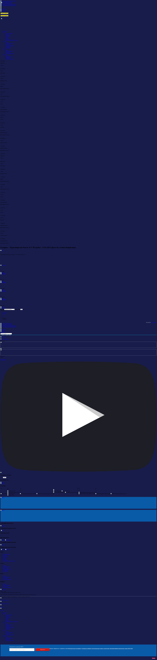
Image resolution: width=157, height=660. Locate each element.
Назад (4, 313)
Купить (153, 658)
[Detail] (2, 272)
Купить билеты (4, 13)
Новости (5, 31)
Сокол (4, 41)
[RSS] (1, 250)
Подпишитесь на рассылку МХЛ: (16, 646)
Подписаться (42, 649)
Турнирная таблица (9, 45)
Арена (6, 37)
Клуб (4, 32)
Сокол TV (3, 359)
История (7, 34)
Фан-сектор (7, 47)
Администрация (8, 33)
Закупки (7, 36)
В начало (5, 312)
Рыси (4, 49)
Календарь (7, 44)
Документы (7, 35)
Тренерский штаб (9, 43)
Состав (6, 42)
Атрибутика (7, 46)
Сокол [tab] (4, 477)
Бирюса (4, 54)
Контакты (7, 39)
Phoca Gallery (154, 322)
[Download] (3, 308)
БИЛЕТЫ (2, 332)
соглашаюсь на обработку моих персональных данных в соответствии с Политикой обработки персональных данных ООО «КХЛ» (107, 648)
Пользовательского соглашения (74, 648)
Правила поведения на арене (11, 40)
